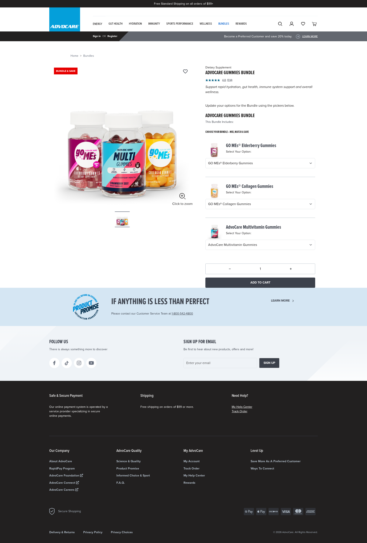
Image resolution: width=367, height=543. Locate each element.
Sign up (269, 363)
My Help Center (242, 407)
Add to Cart (260, 282)
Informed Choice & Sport (133, 475)
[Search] (280, 24)
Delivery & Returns (62, 532)
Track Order (239, 411)
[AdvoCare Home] (64, 23)
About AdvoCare (60, 461)
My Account (192, 461)
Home (74, 56)
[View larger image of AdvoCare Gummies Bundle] (122, 135)
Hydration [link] (135, 24)
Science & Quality (128, 461)
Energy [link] (97, 24)
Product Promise (127, 468)
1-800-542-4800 (182, 313)
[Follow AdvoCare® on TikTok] (67, 363)
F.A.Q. (120, 483)
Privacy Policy (92, 532)
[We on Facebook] (54, 363)
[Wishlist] (185, 71)
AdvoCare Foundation (64, 475)
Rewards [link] (241, 24)
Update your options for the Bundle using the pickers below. (249, 105)
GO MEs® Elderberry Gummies (251, 145)
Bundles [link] (223, 24)
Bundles (88, 56)
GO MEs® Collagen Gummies (249, 186)
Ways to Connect (262, 468)
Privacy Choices (122, 532)
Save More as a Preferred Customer (276, 461)
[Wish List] (303, 24)
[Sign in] (291, 24)
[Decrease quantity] (230, 269)
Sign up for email (200, 342)
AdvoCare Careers (62, 490)
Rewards (189, 483)
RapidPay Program (62, 468)
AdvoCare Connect (62, 483)
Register (112, 36)
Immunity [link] (154, 24)
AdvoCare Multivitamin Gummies (253, 227)
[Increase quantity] (291, 269)
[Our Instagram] (79, 363)
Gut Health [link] (116, 24)
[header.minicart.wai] (314, 24)
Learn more (280, 300)
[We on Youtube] (91, 363)
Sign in (97, 36)
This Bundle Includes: (219, 122)
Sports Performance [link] (179, 24)
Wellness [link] (206, 24)
